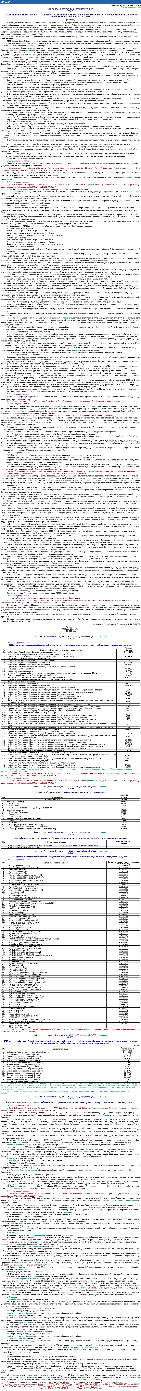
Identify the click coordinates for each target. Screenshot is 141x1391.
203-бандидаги (16, 1188)
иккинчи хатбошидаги (15, 1145)
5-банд (11, 1338)
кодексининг (49, 196)
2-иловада (13, 1233)
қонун (94, 362)
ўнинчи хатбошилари (36, 1235)
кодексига (34, 201)
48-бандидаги (25, 1214)
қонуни (50, 64)
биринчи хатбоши (14, 1299)
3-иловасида (27, 192)
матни (117, 1131)
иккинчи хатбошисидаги (31, 1263)
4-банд (11, 1315)
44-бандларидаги (10, 1184)
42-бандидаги (14, 1161)
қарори (118, 600)
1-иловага (128, 177)
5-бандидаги (25, 1228)
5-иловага (128, 313)
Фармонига (96, 1108)
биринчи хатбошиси (26, 1322)
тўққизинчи (20, 1235)
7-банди (106, 1115)
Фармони (117, 168)
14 (139, 1182)
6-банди (116, 1370)
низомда (24, 1269)
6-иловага (76, 350)
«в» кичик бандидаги (28, 1341)
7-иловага (104, 614)
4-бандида (129, 1142)
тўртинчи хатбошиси (28, 1170)
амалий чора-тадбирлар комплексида (82, 1347)
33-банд (12, 1159)
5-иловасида (65, 318)
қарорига (90, 185)
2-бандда (12, 1297)
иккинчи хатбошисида (80, 1152)
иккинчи (19, 1246)
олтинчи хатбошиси (125, 1200)
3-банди (12, 1272)
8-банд (12, 1175)
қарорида (104, 1156)
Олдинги (10, 161)
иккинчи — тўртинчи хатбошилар (20, 1313)
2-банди (22, 1217)
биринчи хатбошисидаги (30, 1279)
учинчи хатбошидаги (15, 1147)
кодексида (31, 48)
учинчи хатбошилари (34, 1246)
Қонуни (103, 29)
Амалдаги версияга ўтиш (131, 7)
